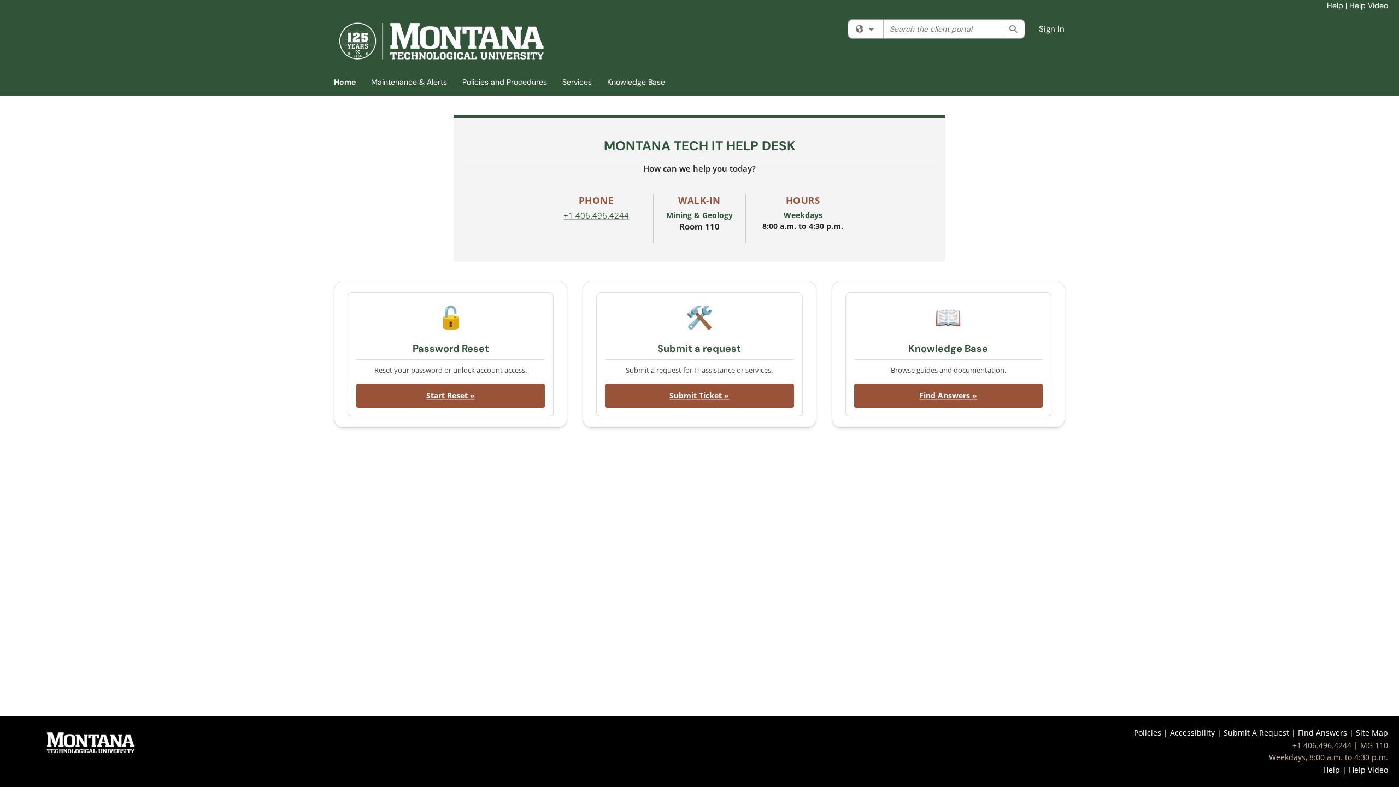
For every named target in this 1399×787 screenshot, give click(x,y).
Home (345, 82)
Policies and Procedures (504, 82)
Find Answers (1322, 732)
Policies (1147, 732)
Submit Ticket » (699, 395)
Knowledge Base (636, 82)
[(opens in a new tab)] (441, 41)
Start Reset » (450, 395)
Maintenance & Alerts (409, 82)
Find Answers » (948, 395)
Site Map (1372, 732)
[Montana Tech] (91, 742)
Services (577, 82)
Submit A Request (1256, 732)
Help (1335, 5)
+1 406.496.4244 (596, 215)
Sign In (1052, 29)
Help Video (1368, 5)
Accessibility (1192, 732)
